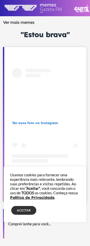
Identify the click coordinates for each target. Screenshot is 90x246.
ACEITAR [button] (24, 210)
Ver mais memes (18, 22)
